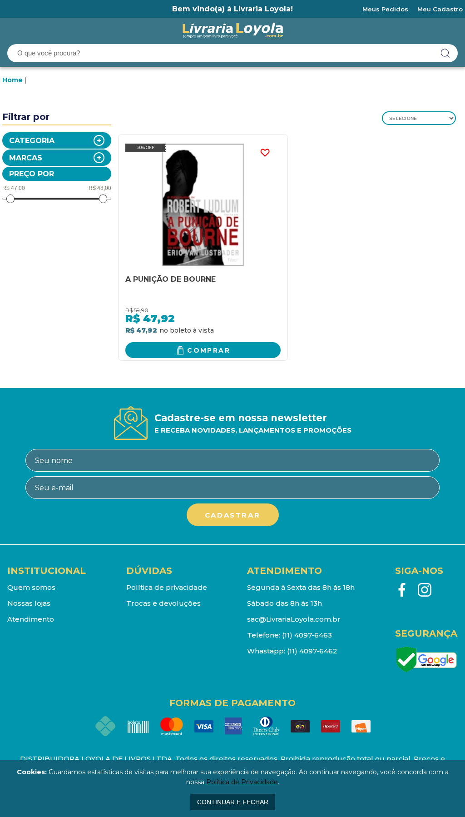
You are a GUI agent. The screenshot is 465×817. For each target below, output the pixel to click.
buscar (445, 53)
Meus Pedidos (385, 9)
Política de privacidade (166, 587)
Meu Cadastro (440, 9)
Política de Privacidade (242, 782)
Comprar (208, 350)
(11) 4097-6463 (307, 635)
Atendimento (30, 619)
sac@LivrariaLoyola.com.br (294, 619)
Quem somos (31, 587)
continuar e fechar (232, 802)
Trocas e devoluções (163, 603)
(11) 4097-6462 (312, 651)
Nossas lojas (28, 603)
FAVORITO (265, 153)
